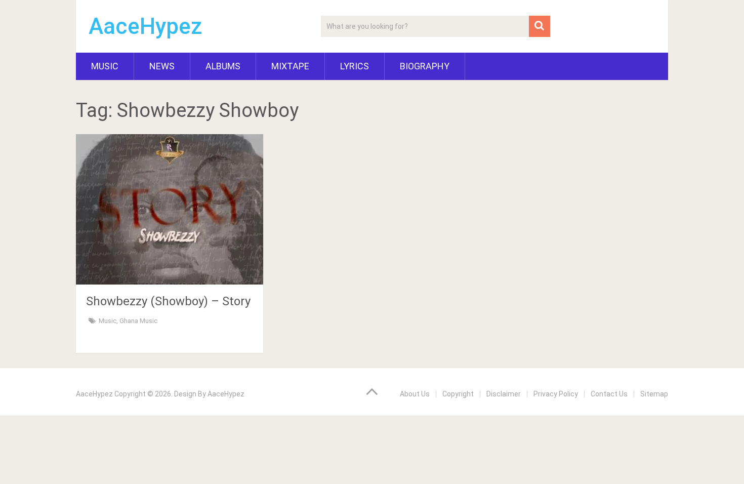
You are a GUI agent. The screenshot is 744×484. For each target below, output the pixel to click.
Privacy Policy (555, 394)
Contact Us (609, 394)
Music (104, 66)
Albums (222, 66)
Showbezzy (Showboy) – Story (168, 301)
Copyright (458, 394)
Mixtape (290, 66)
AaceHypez (145, 26)
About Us (415, 394)
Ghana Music (138, 321)
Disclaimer (503, 394)
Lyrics (354, 66)
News (162, 66)
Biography (424, 66)
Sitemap (654, 394)
